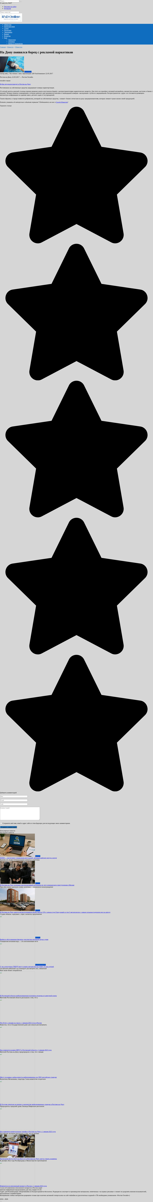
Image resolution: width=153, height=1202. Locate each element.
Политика (7, 30)
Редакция (7, 8)
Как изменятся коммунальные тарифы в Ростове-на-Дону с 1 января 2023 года (28, 1131)
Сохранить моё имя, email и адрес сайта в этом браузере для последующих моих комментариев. (36, 823)
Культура (7, 36)
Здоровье (11, 42)
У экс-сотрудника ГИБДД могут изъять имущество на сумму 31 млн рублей (27, 967)
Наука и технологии (15, 43)
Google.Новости (62, 102)
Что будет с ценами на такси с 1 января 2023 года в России (21, 1023)
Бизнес (6, 34)
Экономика (8, 32)
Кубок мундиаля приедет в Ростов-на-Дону (15, 84)
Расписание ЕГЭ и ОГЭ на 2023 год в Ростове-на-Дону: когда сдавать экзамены (28, 1159)
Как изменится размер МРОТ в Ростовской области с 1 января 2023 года (26, 1050)
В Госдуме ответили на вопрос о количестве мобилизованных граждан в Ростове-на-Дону (32, 1104)
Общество (7, 25)
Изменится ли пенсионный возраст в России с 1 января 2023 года (23, 1186)
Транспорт (12, 40)
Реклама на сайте (10, 7)
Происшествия (9, 26)
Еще (5, 38)
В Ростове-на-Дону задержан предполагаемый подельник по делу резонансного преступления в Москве (37, 885)
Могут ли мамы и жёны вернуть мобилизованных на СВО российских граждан (28, 1077)
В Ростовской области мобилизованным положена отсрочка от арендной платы (28, 996)
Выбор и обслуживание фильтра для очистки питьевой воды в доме (24, 939)
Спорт (6, 28)
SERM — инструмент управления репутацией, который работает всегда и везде (28, 858)
